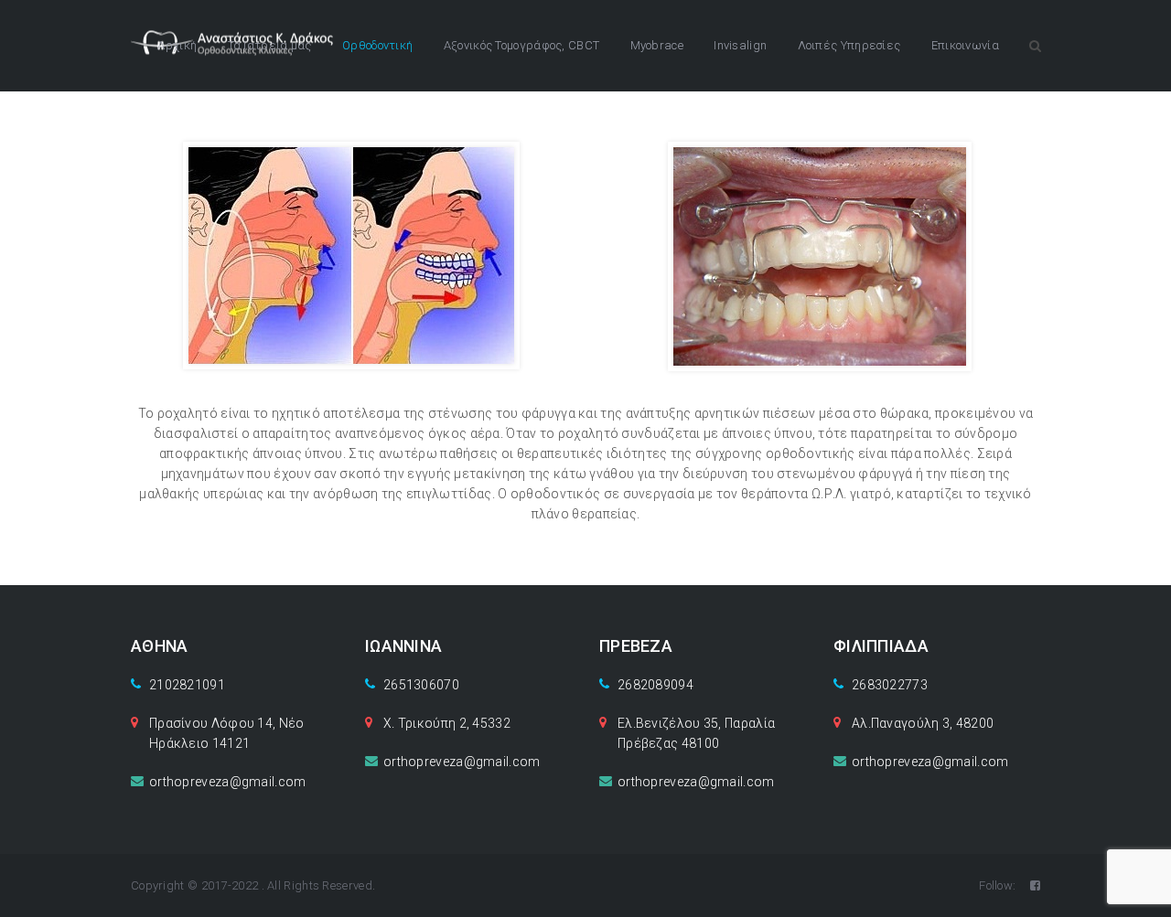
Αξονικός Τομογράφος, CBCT (522, 45)
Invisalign (740, 45)
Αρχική (177, 45)
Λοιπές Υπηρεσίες (849, 45)
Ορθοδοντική (377, 45)
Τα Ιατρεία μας (270, 45)
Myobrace (656, 45)
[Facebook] (1035, 885)
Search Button (1034, 46)
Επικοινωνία (965, 45)
